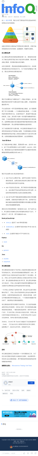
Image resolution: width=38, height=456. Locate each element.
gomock (6, 250)
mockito (6, 258)
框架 (11, 393)
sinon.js (8, 222)
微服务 (28, 390)
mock (5, 242)
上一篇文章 (6, 20)
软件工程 (7, 390)
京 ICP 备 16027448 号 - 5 (19, 443)
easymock (7, 261)
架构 (23, 390)
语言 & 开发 (16, 390)
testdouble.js (10, 227)
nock (7, 233)
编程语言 (5, 393)
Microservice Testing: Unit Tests (22, 365)
